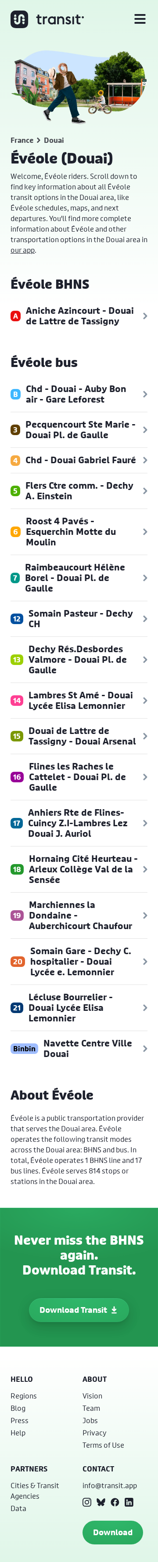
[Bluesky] (101, 1502)
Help (18, 1432)
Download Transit (73, 1309)
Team (91, 1408)
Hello (22, 1379)
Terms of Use (103, 1444)
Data (18, 1508)
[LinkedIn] (129, 1502)
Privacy (95, 1432)
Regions (24, 1395)
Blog (18, 1408)
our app (23, 249)
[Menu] (140, 19)
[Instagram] (87, 1502)
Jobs (90, 1420)
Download (113, 1532)
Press (20, 1420)
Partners (29, 1469)
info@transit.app (110, 1485)
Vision (92, 1395)
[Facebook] (115, 1502)
